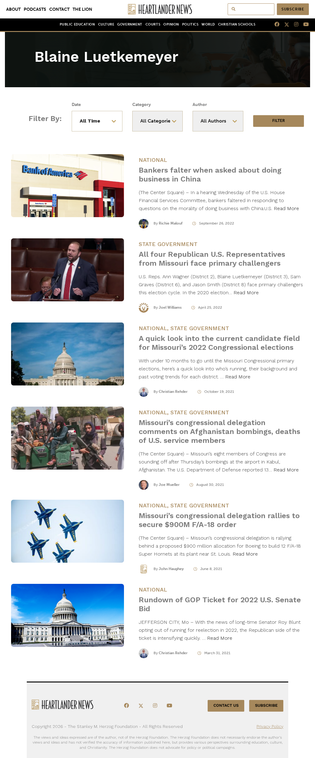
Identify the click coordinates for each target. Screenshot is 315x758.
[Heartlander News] (157, 9)
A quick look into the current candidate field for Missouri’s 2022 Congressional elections (219, 343)
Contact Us (226, 705)
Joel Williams (170, 307)
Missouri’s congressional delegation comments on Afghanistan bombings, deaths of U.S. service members (219, 431)
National (153, 160)
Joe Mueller (169, 485)
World (208, 24)
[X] (284, 24)
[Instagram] (293, 24)
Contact (59, 9)
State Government (168, 244)
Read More (286, 208)
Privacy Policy (270, 726)
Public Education (77, 24)
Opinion (171, 24)
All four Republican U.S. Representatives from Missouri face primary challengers (212, 259)
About (13, 9)
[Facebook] (274, 24)
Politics (190, 24)
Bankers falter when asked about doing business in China (210, 174)
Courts (153, 24)
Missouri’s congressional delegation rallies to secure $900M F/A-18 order (219, 520)
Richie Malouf (170, 223)
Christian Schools (236, 24)
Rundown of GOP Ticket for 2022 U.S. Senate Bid (220, 604)
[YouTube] (303, 24)
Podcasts (35, 9)
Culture (106, 24)
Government (129, 24)
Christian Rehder (173, 391)
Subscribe (292, 9)
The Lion (82, 9)
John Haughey (171, 569)
